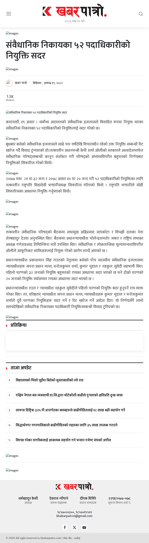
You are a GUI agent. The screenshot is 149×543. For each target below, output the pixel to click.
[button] (9, 13)
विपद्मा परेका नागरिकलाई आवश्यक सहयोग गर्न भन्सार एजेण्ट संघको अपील (63, 440)
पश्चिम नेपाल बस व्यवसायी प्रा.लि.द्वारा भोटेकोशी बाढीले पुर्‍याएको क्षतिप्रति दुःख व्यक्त (69, 395)
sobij (77, 537)
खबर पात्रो (21, 83)
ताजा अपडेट (20, 368)
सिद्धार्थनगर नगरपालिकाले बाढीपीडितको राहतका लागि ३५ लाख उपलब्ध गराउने (66, 425)
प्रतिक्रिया (18, 325)
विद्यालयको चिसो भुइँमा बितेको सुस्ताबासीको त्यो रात (49, 380)
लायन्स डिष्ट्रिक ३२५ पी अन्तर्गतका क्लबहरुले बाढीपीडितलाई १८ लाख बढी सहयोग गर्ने (70, 410)
